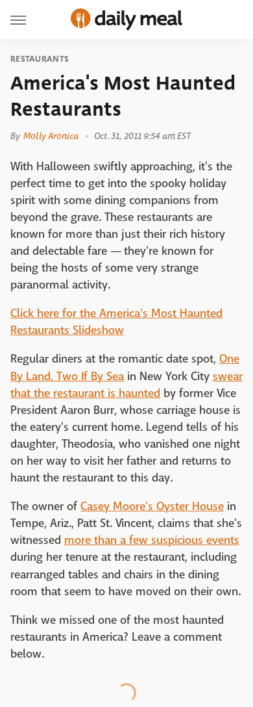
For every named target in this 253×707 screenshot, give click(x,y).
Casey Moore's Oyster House (152, 506)
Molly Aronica (50, 136)
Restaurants (39, 59)
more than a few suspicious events (151, 540)
